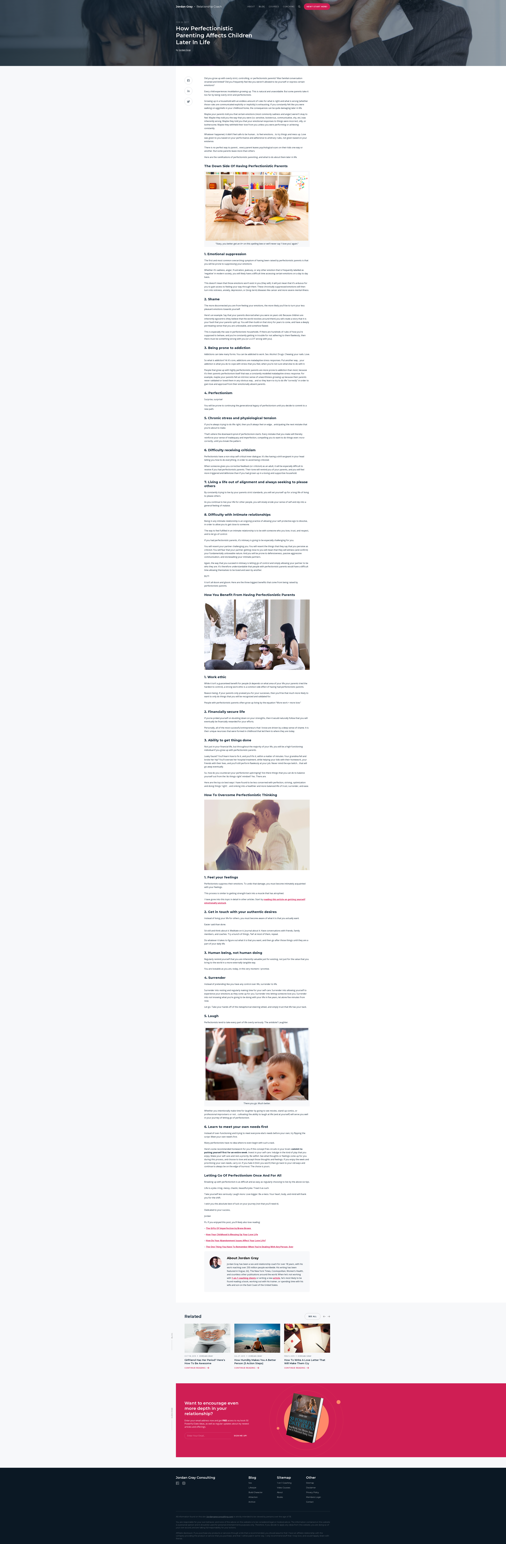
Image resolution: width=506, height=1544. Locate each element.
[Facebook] (177, 1483)
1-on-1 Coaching (284, 1483)
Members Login (313, 1497)
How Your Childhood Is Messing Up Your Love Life (232, 1234)
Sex (250, 1483)
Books (280, 1497)
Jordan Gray (185, 50)
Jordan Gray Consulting (195, 1477)
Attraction (253, 1497)
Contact (309, 1502)
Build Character (255, 1492)
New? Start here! (317, 6)
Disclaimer (311, 1487)
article (276, 1278)
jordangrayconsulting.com (220, 1517)
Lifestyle (252, 1487)
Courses (274, 6)
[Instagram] (183, 1483)
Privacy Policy (312, 1492)
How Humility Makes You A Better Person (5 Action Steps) (255, 1362)
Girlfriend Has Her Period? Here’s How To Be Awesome (204, 1362)
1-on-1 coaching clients (244, 1278)
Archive (252, 1502)
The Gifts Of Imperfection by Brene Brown (228, 1228)
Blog (262, 6)
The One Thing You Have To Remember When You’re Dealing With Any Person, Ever (249, 1246)
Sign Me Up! (240, 1435)
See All (312, 1316)
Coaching (289, 6)
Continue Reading (195, 1368)
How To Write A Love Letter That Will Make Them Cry (304, 1362)
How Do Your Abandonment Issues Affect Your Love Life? (236, 1240)
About (251, 6)
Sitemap (310, 1483)
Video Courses (283, 1487)
